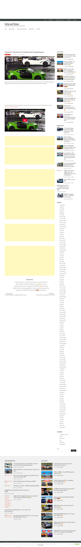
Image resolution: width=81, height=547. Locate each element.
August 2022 (62, 298)
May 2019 (61, 374)
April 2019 (61, 376)
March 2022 (62, 308)
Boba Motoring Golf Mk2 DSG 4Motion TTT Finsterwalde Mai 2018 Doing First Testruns (25, 516)
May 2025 (61, 234)
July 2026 (62, 207)
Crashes (38, 29)
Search (58, 448)
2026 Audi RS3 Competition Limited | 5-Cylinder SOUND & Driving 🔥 (69, 108)
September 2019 (63, 367)
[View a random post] (74, 29)
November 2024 (63, 246)
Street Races (31, 29)
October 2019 (62, 365)
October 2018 (62, 388)
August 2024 (62, 251)
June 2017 (62, 419)
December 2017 (63, 408)
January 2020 (62, 359)
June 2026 (62, 209)
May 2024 (61, 257)
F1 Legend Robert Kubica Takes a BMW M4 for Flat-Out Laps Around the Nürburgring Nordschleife (25, 464)
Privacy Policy (40, 545)
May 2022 (61, 304)
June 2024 (62, 255)
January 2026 (62, 218)
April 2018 (61, 400)
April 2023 (62, 283)
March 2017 (62, 425)
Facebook (6, 106)
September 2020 (63, 343)
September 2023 (63, 273)
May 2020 (62, 351)
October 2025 (62, 224)
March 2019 (62, 378)
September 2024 (63, 250)
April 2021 (61, 330)
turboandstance (14, 54)
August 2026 (62, 205)
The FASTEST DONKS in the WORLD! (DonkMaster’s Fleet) (15, 295)
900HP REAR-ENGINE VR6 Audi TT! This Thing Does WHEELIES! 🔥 (69, 100)
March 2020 (62, 355)
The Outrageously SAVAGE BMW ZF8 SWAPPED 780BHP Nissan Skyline (70, 165)
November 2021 (63, 316)
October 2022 (62, 294)
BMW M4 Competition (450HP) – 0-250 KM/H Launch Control (69, 195)
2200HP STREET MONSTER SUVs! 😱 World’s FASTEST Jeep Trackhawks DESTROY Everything (25, 496)
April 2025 (62, 236)
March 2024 (62, 261)
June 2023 (62, 279)
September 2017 (63, 413)
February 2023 (62, 287)
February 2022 (62, 310)
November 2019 (63, 363)
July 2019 (61, 370)
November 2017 (63, 409)
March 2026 (62, 214)
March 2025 (62, 238)
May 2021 (61, 328)
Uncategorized (62, 444)
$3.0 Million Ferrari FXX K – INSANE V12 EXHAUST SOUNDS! (26, 485)
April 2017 (61, 423)
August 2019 (62, 369)
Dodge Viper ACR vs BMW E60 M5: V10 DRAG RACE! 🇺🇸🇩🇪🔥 (28, 290)
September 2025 (63, 226)
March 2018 (62, 402)
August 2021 (62, 322)
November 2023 (63, 269)
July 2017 (61, 417)
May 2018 (61, 398)
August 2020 (62, 345)
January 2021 (62, 335)
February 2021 (62, 333)
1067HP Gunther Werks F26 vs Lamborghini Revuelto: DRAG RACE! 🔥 (27, 286)
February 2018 (62, 404)
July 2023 (62, 277)
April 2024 (62, 259)
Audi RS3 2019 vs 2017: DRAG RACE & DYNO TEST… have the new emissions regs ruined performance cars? (70, 156)
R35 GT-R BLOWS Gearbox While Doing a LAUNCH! (24, 481)
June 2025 (62, 232)
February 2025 (62, 240)
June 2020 (62, 349)
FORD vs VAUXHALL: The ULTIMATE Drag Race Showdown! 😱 (27, 284)
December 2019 (63, 361)
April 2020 (62, 353)
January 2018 (62, 406)
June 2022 (62, 302)
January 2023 (62, 289)
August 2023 (62, 275)
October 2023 (62, 271)
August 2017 (62, 415)
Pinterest (11, 106)
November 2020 (63, 339)
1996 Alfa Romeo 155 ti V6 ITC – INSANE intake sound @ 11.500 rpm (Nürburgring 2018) (63, 187)
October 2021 (62, 318)
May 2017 (61, 421)
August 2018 (62, 392)
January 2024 (62, 265)
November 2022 (63, 292)
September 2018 (63, 390)
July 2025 (62, 230)
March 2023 (62, 285)
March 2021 (62, 331)
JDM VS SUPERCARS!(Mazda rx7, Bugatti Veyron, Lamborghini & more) (70, 147)
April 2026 (62, 212)
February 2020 (62, 357)
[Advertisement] (40, 9)
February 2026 (62, 216)
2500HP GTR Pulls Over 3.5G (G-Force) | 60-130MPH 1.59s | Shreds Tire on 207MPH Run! (70, 173)
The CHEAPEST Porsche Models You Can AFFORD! (45, 295)
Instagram (16, 106)
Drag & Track (12, 29)
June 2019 (62, 372)
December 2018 (63, 384)
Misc (6, 29)
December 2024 (63, 244)
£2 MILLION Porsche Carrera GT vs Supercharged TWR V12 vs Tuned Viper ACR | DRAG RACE (70, 117)
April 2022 (62, 306)
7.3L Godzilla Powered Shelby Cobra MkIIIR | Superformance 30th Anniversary (69, 130)
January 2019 (62, 382)
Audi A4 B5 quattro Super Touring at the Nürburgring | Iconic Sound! (28, 282)
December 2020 (63, 337)
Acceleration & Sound (21, 29)
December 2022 (63, 290)
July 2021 (61, 324)
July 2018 (61, 394)
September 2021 (63, 320)
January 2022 (62, 312)
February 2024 (62, 263)
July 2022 (62, 300)
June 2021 (62, 326)
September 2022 (63, 296)
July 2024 (61, 253)
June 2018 (62, 396)
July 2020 (62, 347)
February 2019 (62, 380)
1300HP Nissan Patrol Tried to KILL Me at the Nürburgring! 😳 (70, 92)
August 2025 (62, 228)
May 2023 (61, 281)
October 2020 (62, 341)
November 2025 (63, 222)
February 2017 (62, 427)
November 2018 (63, 386)
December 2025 (63, 220)
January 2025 (62, 242)
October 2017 (62, 411)
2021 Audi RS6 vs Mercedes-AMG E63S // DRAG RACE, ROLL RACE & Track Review (70, 139)
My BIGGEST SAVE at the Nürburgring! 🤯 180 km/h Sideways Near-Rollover (27, 288)
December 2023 (63, 267)
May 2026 (62, 211)
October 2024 (62, 248)
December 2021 (63, 314)
